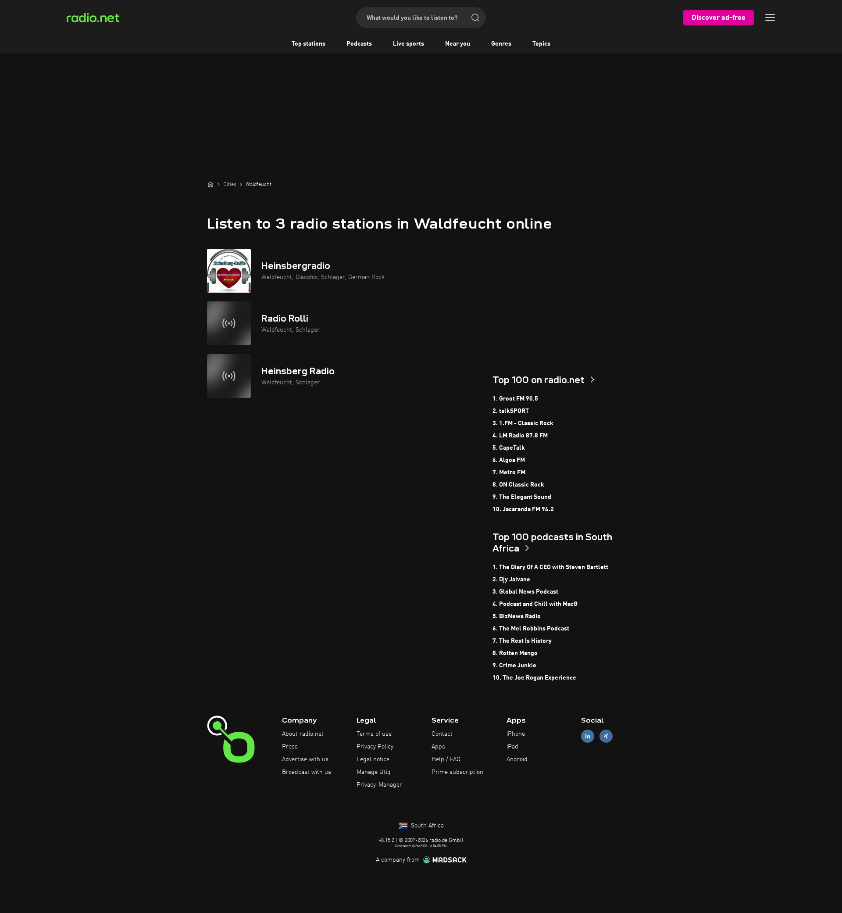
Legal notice (373, 759)
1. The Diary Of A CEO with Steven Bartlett (550, 567)
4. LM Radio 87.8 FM (520, 436)
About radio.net (303, 734)
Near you (457, 44)
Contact (442, 734)
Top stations (308, 44)
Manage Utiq (374, 772)
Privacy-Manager (379, 785)
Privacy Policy (375, 747)
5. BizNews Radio (516, 616)
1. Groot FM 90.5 (515, 399)
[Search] (475, 17)
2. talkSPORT (510, 411)
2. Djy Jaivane (511, 579)
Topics (541, 44)
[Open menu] (770, 17)
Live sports (408, 44)
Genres (501, 44)
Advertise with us (305, 759)
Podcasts (359, 44)
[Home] (210, 184)
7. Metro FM (508, 472)
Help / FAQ (446, 759)
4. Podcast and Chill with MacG (535, 604)
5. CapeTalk (508, 448)
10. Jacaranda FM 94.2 (523, 509)
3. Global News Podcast (525, 592)
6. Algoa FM (508, 460)
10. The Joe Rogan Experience (534, 678)
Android (517, 759)
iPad (512, 747)
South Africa (426, 826)
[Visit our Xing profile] (606, 736)
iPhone (516, 734)
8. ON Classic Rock (518, 485)
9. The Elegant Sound (521, 497)
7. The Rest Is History (522, 641)
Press (290, 747)
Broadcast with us (306, 772)
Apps (438, 747)
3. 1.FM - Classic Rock (522, 423)
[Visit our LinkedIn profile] (587, 736)
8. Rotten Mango (515, 653)
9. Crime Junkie (514, 665)
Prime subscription (457, 772)
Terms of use (374, 734)
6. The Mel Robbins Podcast (530, 629)
